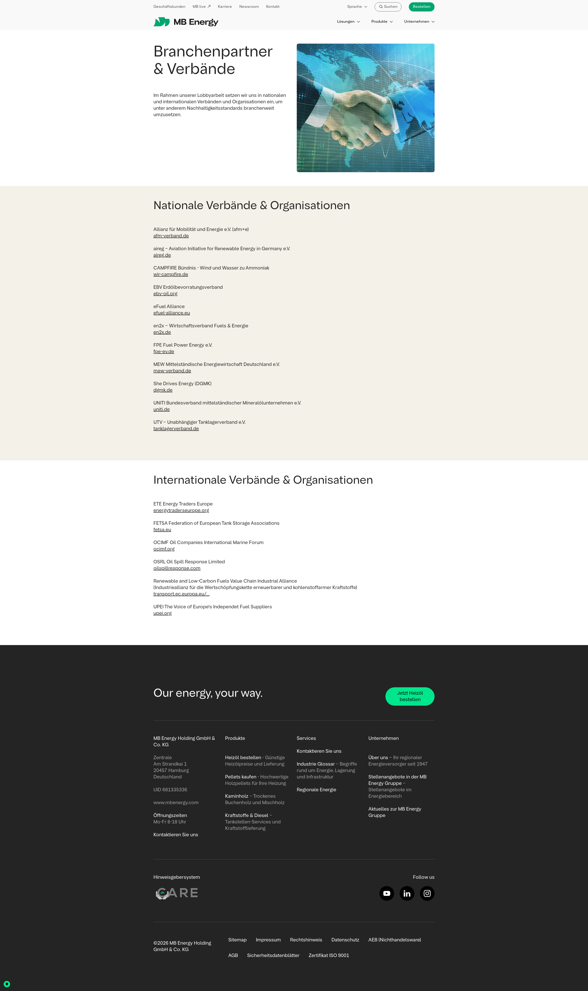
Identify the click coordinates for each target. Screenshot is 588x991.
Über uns (378, 757)
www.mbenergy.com (176, 802)
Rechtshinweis (306, 940)
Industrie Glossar (316, 764)
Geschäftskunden (169, 7)
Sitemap (237, 940)
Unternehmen (416, 22)
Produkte (379, 22)
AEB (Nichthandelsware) (394, 940)
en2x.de (162, 332)
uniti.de (161, 409)
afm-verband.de (171, 236)
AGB (233, 955)
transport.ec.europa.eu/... (181, 594)
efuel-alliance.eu (171, 313)
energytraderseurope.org (181, 510)
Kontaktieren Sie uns (319, 751)
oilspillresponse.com (177, 568)
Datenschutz (345, 940)
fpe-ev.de (163, 351)
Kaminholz (237, 796)
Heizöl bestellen (243, 757)
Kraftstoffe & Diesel (246, 815)
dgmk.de (162, 390)
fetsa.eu (162, 530)
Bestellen (421, 7)
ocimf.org (164, 549)
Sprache (354, 7)
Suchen (391, 7)
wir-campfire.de (170, 274)
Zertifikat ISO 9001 (329, 955)
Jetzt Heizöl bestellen (410, 696)
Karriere (225, 7)
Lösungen (346, 22)
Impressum (268, 940)
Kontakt (273, 7)
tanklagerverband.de (176, 429)
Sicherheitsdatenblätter (273, 955)
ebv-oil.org (165, 294)
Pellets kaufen (240, 777)
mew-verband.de (172, 371)
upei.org (162, 613)
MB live (199, 7)
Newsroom (249, 7)
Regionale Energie (316, 790)
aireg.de (162, 255)
